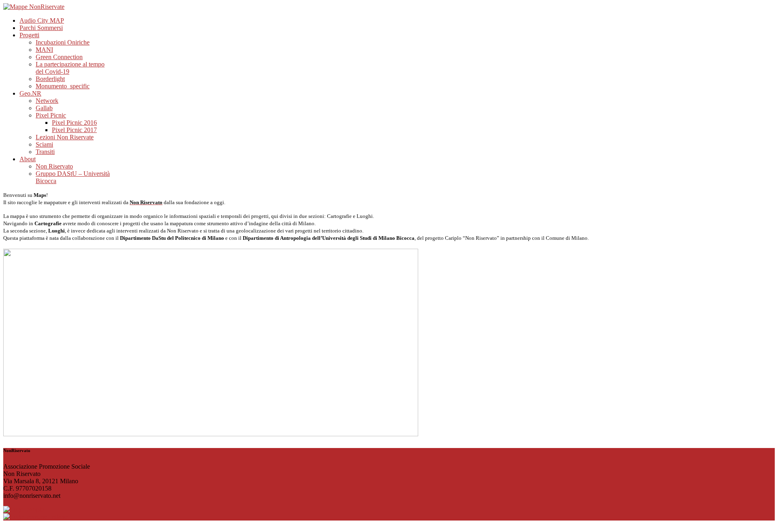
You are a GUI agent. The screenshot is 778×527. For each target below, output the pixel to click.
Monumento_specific (63, 86)
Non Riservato (54, 166)
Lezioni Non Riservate (65, 137)
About (27, 159)
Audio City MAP (41, 20)
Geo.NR (30, 93)
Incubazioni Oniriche (63, 42)
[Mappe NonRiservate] (33, 6)
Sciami (44, 144)
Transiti (45, 151)
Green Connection (59, 56)
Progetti (29, 35)
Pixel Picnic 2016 (74, 122)
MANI (44, 49)
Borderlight (50, 78)
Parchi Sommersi (41, 27)
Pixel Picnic (51, 115)
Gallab (44, 108)
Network (47, 100)
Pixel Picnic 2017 (74, 129)
